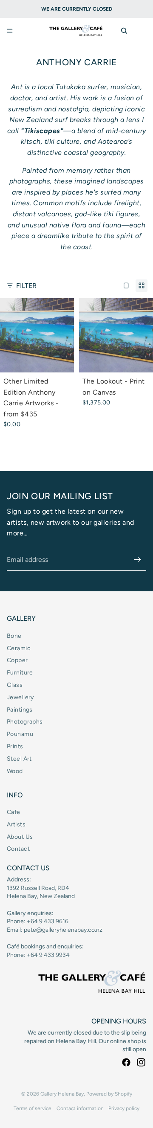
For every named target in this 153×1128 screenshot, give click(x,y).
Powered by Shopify (109, 1094)
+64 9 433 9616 (47, 921)
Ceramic (19, 648)
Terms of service (32, 1108)
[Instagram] (141, 1062)
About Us (20, 836)
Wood (15, 771)
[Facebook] (126, 1062)
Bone (14, 636)
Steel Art (19, 758)
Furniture (20, 672)
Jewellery (20, 697)
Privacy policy (123, 1108)
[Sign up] (137, 559)
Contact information (80, 1108)
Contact (18, 848)
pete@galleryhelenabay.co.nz (63, 929)
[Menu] (10, 31)
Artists (16, 824)
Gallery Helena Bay (62, 1094)
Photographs (25, 721)
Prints (15, 746)
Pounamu (20, 734)
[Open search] (124, 30)
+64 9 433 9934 (48, 955)
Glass (15, 685)
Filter (26, 286)
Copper (17, 660)
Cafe (13, 812)
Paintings (20, 709)
